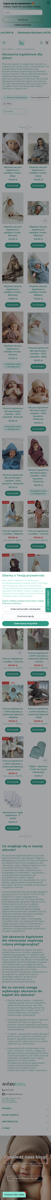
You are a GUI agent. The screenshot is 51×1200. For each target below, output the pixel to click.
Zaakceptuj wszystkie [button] (25, 623)
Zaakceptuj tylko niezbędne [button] (25, 609)
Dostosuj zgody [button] (25, 616)
